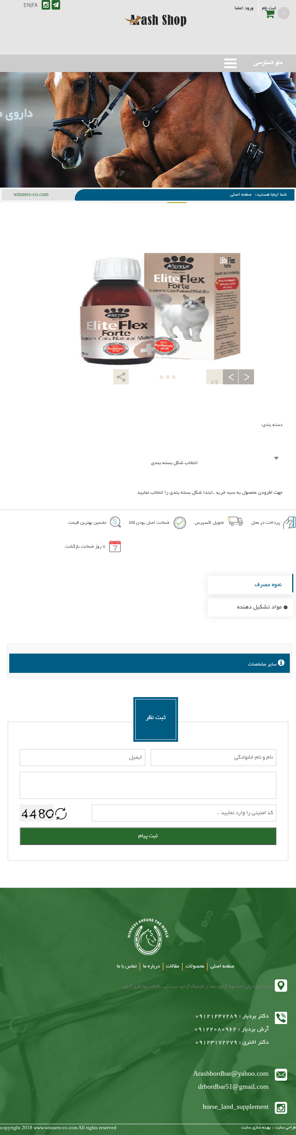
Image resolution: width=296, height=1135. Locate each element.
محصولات (194, 966)
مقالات (172, 966)
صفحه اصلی (241, 194)
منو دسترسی (230, 63)
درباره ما (151, 966)
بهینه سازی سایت (256, 1127)
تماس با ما (127, 966)
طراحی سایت (285, 1127)
